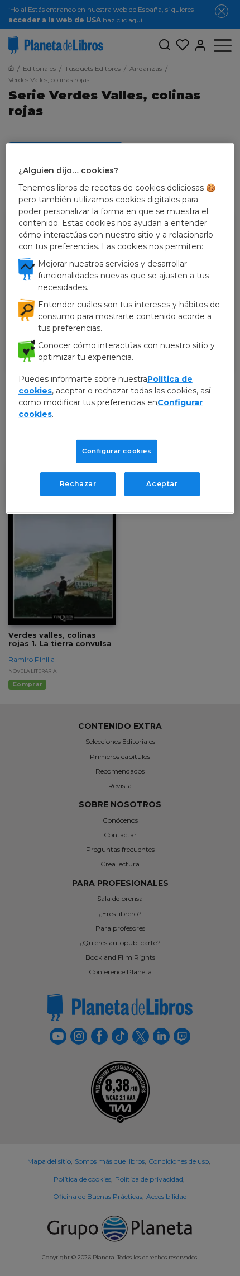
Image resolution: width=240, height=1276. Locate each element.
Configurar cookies (116, 451)
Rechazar (78, 484)
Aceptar (161, 484)
